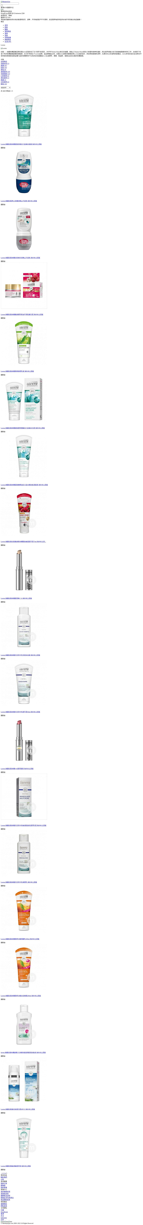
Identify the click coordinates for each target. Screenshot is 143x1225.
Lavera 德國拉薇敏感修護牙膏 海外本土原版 (16, 1166)
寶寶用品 (8, 31)
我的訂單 (4, 1183)
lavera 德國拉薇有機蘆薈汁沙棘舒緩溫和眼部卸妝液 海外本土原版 (23, 1052)
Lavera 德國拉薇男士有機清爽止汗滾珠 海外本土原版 (19, 201)
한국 (2, 1216)
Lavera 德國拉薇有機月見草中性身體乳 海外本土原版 (19, 882)
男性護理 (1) (5, 78)
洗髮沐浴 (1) (5, 63)
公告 (2, 1179)
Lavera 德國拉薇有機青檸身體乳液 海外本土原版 (17, 371)
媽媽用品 (8, 39)
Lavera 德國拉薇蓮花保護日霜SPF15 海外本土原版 (18, 1109)
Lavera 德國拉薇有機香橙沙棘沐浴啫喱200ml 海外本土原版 (21, 996)
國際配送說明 (5, 1195)
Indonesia (4, 1218)
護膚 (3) (3, 80)
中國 (2, 1210)
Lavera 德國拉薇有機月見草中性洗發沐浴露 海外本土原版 (20, 655)
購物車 (3, 1185)
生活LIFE (8, 41)
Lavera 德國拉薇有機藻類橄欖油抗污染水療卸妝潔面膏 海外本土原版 (24, 485)
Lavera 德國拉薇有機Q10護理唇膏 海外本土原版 (17, 768)
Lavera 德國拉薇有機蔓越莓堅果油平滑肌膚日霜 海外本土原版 (22, 314)
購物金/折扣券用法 (7, 1198)
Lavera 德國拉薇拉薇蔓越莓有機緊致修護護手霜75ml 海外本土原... (23, 541)
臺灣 (2, 1214)
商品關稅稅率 (5, 1200)
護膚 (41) (4, 65)
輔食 (6, 29)
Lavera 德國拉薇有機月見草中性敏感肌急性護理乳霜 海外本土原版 (23, 825)
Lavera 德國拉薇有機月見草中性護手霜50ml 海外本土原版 (20, 712)
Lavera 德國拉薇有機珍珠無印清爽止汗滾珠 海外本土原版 (20, 258)
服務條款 (4, 1204)
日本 (2, 1219)
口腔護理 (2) (5, 76)
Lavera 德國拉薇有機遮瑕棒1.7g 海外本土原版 (16, 598)
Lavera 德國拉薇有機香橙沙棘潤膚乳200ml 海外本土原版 (20, 939)
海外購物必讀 (5, 1191)
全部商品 (4, 61)
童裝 (6, 33)
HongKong (4, 1212)
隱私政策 (4, 1206)
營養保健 (8, 37)
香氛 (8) (3, 70)
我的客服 (4, 1187)
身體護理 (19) (5, 72)
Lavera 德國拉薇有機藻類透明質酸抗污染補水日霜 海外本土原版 (23, 428)
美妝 (6, 35)
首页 (6, 25)
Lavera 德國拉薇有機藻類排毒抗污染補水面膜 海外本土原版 (21, 144)
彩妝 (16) (4, 67)
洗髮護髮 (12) (5, 74)
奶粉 (6, 27)
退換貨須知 (5, 1193)
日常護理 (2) (5, 82)
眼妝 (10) (4, 84)
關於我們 (4, 1177)
